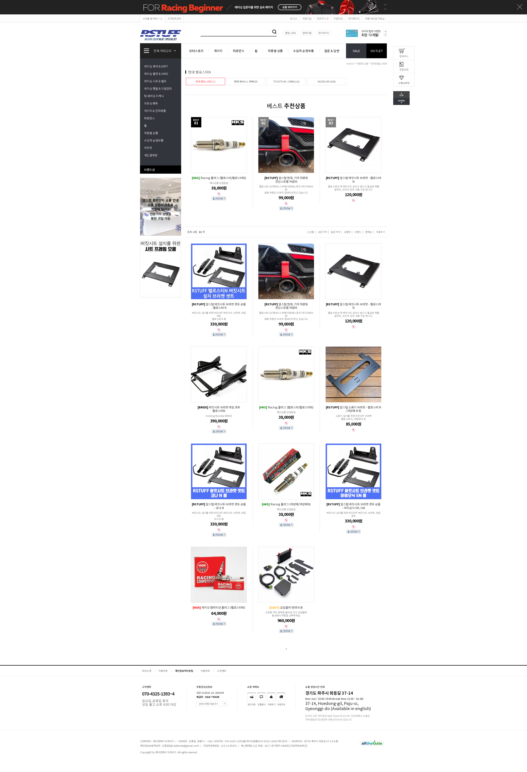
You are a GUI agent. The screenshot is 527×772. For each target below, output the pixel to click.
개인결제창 (150, 155)
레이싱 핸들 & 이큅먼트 (158, 88)
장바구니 (322, 18)
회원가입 (306, 18)
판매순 (368, 232)
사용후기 (380, 232)
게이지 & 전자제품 (155, 111)
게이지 (218, 51)
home (350, 63)
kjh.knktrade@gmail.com (184, 745)
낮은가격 (322, 232)
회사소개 (146, 670)
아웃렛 (148, 148)
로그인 (293, 18)
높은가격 (335, 232)
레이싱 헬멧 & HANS (156, 74)
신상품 (310, 232)
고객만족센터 (174, 18)
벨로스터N (290, 33)
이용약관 (163, 670)
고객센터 (221, 670)
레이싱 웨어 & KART (156, 66)
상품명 (347, 232)
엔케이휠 (306, 33)
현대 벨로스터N (379, 63)
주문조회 (338, 18)
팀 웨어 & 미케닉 (154, 96)
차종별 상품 (275, 51)
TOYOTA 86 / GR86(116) (286, 81)
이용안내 (205, 670)
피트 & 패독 (151, 103)
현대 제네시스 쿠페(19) (246, 81)
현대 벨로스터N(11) (206, 81)
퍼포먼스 (238, 51)
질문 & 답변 (331, 51)
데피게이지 (323, 33)
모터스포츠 (196, 51)
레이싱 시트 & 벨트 (155, 81)
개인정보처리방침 (184, 670)
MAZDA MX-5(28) (327, 81)
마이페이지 (354, 18)
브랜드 (357, 232)
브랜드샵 (149, 169)
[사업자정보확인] (298, 745)
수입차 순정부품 (303, 51)
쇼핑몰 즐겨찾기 (151, 18)
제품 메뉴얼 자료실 (375, 18)
